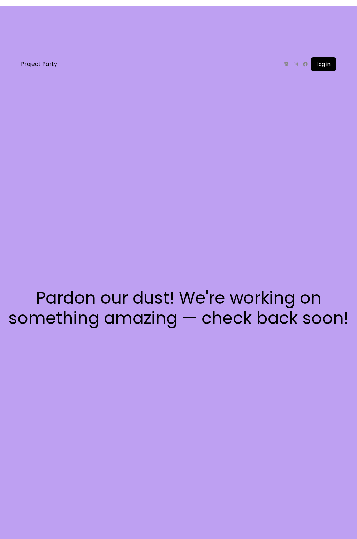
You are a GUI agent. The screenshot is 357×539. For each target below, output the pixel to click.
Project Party (39, 64)
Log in (324, 64)
